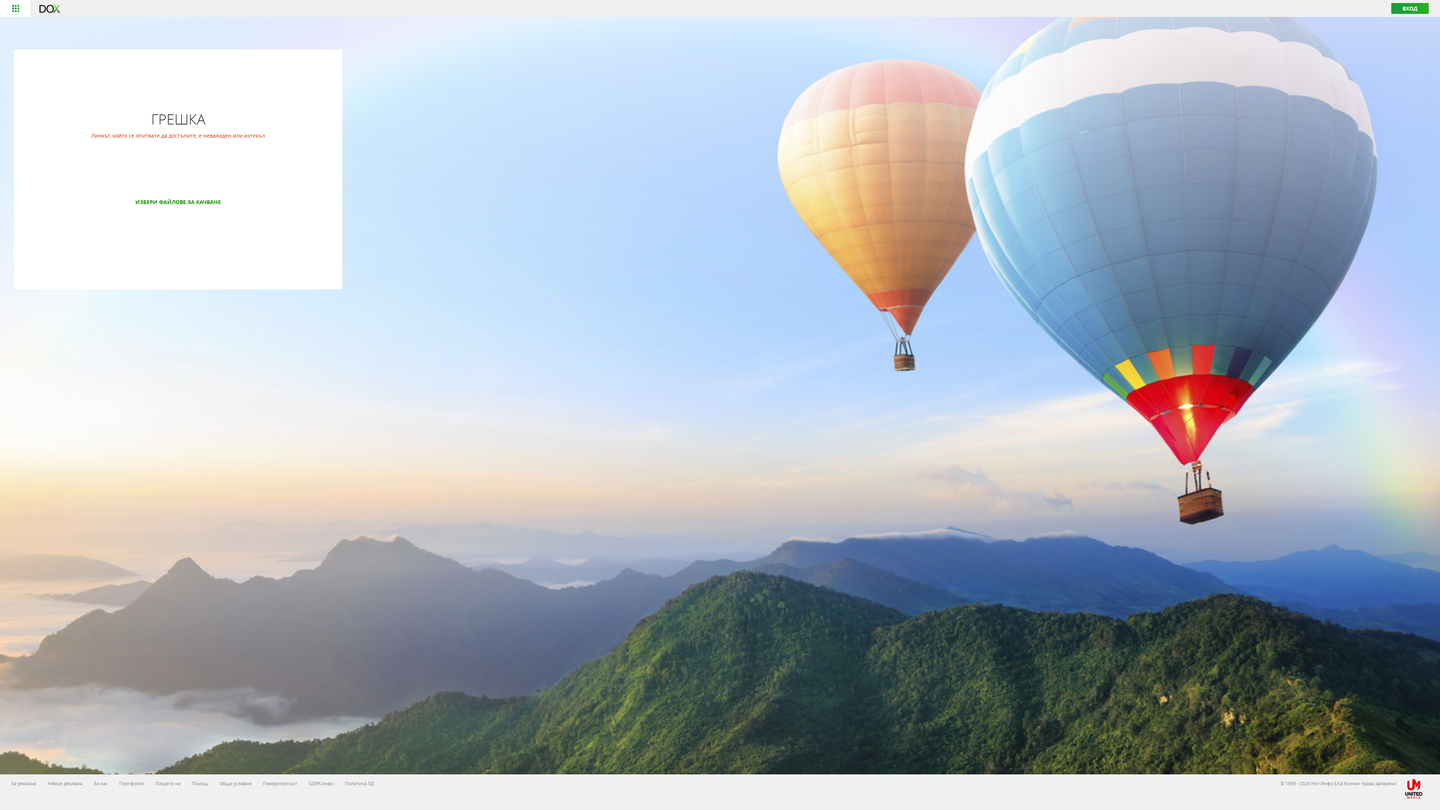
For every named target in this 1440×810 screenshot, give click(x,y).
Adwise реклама (65, 783)
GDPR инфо (321, 783)
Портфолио (131, 783)
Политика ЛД (359, 783)
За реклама (23, 783)
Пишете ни (168, 783)
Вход (1410, 8)
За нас (101, 783)
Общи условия (235, 783)
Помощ (200, 783)
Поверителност (280, 783)
